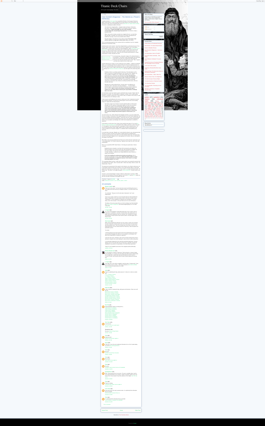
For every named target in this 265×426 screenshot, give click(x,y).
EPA (134, 175)
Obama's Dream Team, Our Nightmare (153, 76)
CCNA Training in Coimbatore (111, 309)
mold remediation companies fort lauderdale (113, 400)
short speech (112, 21)
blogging (146, 116)
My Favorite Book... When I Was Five (153, 74)
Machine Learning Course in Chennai (112, 296)
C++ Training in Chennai (110, 277)
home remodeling (157, 110)
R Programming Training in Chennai (112, 295)
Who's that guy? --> (156, 22)
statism (125, 180)
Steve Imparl (107, 221)
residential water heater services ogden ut (113, 384)
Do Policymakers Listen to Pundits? (152, 53)
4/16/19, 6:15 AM (108, 284)
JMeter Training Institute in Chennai (112, 279)
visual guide (159, 116)
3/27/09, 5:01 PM (108, 218)
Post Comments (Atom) (124, 414)
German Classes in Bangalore (111, 314)
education (147, 113)
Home (121, 410)
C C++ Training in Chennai (110, 274)
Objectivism (147, 110)
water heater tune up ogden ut (111, 360)
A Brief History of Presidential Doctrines (153, 43)
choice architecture (126, 170)
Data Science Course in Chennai (111, 291)
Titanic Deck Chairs (114, 6)
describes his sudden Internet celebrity (131, 23)
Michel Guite (158, 115)
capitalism (156, 97)
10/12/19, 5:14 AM (108, 394)
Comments (148, 29)
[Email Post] (118, 179)
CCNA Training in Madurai (110, 311)
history (157, 101)
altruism (158, 108)
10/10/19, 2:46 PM (108, 369)
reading (155, 104)
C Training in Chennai (109, 275)
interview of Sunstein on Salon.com (116, 68)
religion (149, 105)
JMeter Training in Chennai (110, 278)
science (159, 102)
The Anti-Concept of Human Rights (152, 78)
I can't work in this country (150, 65)
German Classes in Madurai (110, 315)
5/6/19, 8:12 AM (108, 302)
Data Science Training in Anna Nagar (112, 294)
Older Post (137, 410)
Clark (106, 335)
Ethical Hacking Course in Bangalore (112, 312)
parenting (150, 114)
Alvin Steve (107, 322)
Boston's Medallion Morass (150, 47)
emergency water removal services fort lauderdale (115, 367)
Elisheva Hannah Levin (110, 250)
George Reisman (158, 114)
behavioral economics (109, 180)
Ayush (106, 342)
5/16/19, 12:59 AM (108, 319)
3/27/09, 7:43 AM (108, 207)
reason (156, 105)
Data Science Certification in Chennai (112, 300)
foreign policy (151, 106)
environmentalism (149, 102)
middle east (150, 108)
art (162, 105)
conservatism (158, 112)
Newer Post (105, 410)
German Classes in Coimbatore (111, 317)
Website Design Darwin (113, 331)
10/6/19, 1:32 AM (108, 326)
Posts (147, 27)
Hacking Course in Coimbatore (111, 316)
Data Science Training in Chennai (111, 293)
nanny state (148, 112)
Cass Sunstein (117, 180)
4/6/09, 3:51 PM (108, 259)
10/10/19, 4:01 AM (108, 361)
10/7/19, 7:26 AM (108, 332)
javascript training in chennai (110, 282)
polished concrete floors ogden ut (111, 338)
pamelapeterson (108, 371)
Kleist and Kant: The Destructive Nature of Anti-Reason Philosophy (154, 72)
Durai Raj (107, 304)
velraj (106, 270)
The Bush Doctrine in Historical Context (153, 81)
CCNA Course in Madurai (110, 310)
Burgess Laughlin (109, 186)
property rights (152, 116)
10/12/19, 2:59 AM (108, 386)
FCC (129, 175)
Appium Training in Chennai (110, 280)
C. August (107, 209)
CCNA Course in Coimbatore (110, 307)
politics (122, 180)
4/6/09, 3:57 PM (108, 267)
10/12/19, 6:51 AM (108, 401)
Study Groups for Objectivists (113, 204)
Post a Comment (107, 404)
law (145, 114)
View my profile (148, 22)
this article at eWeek (133, 264)
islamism (160, 106)
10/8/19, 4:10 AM (108, 347)
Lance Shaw (107, 388)
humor (161, 104)
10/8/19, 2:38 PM (108, 354)
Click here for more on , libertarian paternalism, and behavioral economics (107, 58)
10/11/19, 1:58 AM (108, 378)
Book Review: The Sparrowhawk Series (153, 45)
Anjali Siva (107, 287)
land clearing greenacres (114, 345)
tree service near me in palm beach (112, 325)
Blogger (134, 423)
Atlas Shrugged (158, 113)
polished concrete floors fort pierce (112, 352)
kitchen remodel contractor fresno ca (112, 392)
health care (147, 104)
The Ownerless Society (150, 83)
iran (152, 113)
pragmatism (158, 109)
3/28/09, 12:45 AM (108, 248)
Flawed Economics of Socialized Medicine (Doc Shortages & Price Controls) (154, 63)
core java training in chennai (110, 283)
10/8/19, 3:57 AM (108, 340)
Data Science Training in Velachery (112, 299)
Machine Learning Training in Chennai (112, 298)
